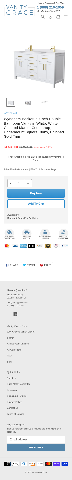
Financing (12, 390)
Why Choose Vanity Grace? (21, 331)
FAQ (9, 355)
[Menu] (66, 16)
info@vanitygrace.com (17, 302)
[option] (8, 103)
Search (10, 337)
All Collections (14, 349)
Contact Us (12, 408)
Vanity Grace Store (39, 472)
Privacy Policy (14, 402)
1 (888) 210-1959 (50, 7)
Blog (9, 361)
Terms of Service (15, 414)
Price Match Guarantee (18, 384)
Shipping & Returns (17, 396)
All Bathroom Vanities (18, 343)
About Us (11, 378)
